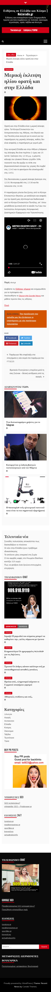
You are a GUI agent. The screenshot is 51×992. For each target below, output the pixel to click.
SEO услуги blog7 (12, 803)
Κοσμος (7, 727)
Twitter (26, 338)
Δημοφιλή (11, 626)
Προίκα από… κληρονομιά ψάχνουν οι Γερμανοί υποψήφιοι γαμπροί (21, 683)
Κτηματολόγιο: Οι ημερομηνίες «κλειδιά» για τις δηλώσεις (24, 653)
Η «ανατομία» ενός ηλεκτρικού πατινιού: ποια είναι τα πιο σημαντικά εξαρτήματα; (25, 509)
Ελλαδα (7, 724)
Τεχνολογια (9, 69)
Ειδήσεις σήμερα (23, 289)
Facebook (11, 338)
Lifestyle (8, 632)
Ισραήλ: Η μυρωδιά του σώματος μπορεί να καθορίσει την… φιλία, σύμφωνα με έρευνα (24, 637)
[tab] (10, 626)
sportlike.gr (9, 828)
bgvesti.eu (8, 831)
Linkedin (27, 343)
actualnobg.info (11, 834)
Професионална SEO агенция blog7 (18, 906)
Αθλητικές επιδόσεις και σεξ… (18, 696)
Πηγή (6, 305)
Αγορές (7, 717)
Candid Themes (30, 986)
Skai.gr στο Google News (30, 295)
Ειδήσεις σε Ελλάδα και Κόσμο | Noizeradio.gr (25, 12)
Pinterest (12, 343)
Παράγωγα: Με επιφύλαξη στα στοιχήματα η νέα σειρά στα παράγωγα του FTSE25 (25, 358)
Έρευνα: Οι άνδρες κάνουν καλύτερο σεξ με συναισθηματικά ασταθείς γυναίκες (24, 668)
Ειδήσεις (23, 626)
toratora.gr (9, 821)
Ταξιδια (7, 734)
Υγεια (6, 741)
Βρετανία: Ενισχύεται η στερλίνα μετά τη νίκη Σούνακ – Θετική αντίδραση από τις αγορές (27, 373)
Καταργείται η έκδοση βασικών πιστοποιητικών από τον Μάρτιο (21, 466)
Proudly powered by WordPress (18, 983)
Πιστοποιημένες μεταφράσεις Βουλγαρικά (20, 966)
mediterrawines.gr (12, 824)
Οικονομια (8, 731)
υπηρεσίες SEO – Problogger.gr (18, 806)
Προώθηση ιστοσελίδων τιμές (15, 909)
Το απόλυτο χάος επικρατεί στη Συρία (20, 554)
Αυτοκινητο (9, 721)
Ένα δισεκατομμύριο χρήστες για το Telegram (23, 423)
